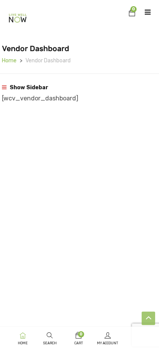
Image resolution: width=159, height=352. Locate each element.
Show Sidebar (28, 87)
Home (9, 60)
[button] (132, 14)
